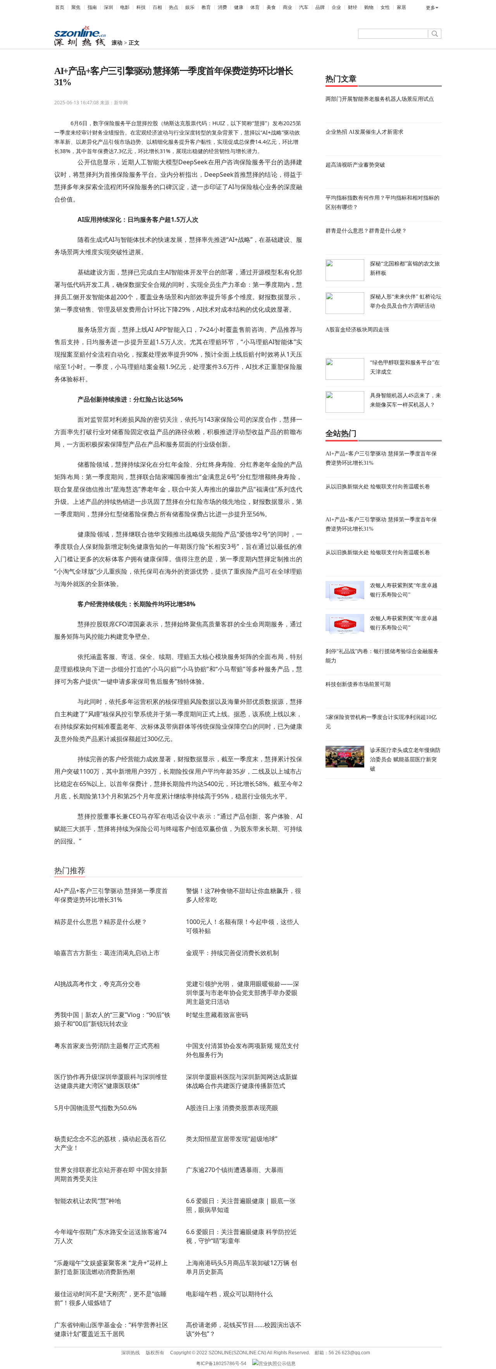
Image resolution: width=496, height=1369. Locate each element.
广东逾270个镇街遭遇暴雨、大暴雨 (234, 1170)
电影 (124, 7)
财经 (352, 7)
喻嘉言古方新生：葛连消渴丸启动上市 (107, 952)
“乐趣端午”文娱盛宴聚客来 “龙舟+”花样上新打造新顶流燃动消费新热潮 (111, 1267)
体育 (255, 7)
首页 (59, 7)
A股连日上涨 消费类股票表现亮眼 (232, 1107)
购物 (369, 7)
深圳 (108, 7)
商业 (287, 7)
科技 (141, 7)
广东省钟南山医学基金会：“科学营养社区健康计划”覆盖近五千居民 (111, 1329)
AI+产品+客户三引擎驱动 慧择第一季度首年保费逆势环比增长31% (111, 895)
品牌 (320, 7)
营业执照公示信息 (277, 1363)
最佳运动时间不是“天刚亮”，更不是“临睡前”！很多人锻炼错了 (110, 1298)
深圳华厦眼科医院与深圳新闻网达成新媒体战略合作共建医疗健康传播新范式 (242, 1081)
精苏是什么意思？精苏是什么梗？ (100, 921)
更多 (430, 7)
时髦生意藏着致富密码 (217, 1014)
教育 (206, 7)
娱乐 (190, 7)
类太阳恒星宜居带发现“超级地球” (231, 1139)
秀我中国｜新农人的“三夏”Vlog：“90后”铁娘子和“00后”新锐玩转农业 (112, 1019)
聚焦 (76, 7)
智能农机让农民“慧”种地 (87, 1201)
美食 (271, 7)
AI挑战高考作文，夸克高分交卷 (97, 983)
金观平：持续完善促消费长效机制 (232, 952)
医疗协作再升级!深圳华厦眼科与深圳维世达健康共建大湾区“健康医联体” (110, 1081)
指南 (92, 7)
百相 (157, 7)
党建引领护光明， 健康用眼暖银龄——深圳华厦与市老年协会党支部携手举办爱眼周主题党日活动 (242, 992)
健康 (238, 7)
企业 (336, 7)
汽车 (303, 7)
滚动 (117, 43)
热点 (173, 7)
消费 (222, 7)
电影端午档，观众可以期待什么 (229, 1294)
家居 (401, 7)
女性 (385, 7)
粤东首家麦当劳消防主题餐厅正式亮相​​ (107, 1045)
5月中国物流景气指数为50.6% (95, 1107)
